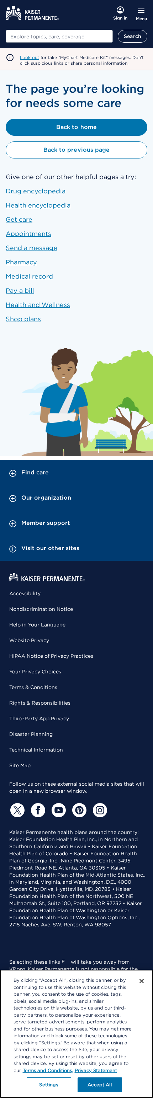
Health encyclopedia (38, 205)
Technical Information (36, 750)
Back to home (76, 127)
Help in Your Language (37, 625)
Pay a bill (20, 290)
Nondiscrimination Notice (41, 609)
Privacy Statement (96, 1070)
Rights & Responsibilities (39, 703)
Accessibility (25, 593)
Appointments (28, 233)
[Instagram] (99, 810)
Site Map (20, 765)
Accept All (99, 1084)
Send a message (31, 248)
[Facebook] (37, 810)
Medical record (29, 276)
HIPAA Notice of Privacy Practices (51, 656)
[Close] (141, 981)
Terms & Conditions (33, 687)
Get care (19, 219)
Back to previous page (76, 149)
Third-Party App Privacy (39, 718)
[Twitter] (16, 810)
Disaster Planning (31, 734)
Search (132, 36)
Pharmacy (21, 262)
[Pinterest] (78, 810)
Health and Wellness (38, 304)
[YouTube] (58, 810)
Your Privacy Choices (35, 671)
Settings (48, 1084)
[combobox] (59, 36)
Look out (29, 57)
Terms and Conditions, (48, 1070)
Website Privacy (29, 640)
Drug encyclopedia (35, 191)
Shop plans (23, 319)
